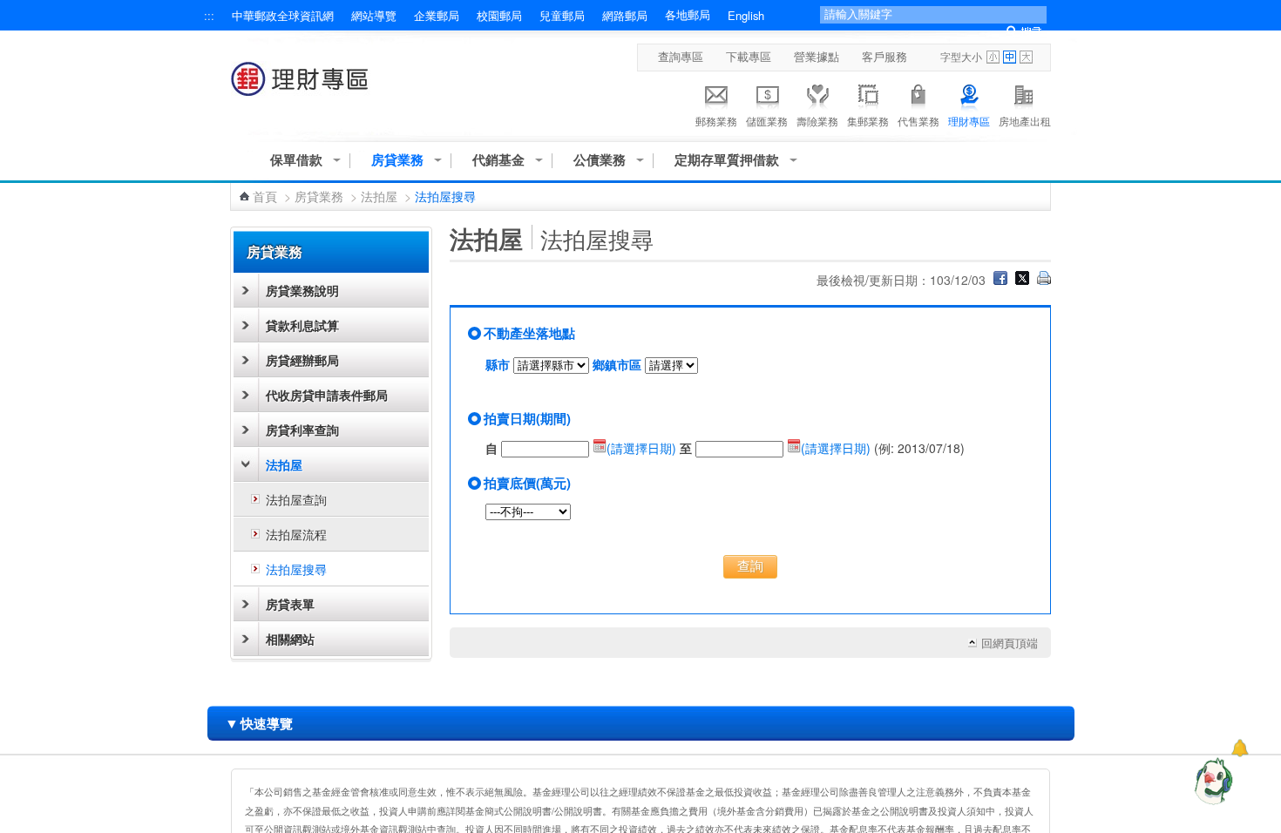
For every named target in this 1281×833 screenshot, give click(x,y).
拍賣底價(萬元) (527, 483)
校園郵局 (499, 15)
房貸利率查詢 (302, 429)
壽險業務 (817, 120)
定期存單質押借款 (726, 159)
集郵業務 (868, 120)
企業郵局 (436, 15)
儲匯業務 (767, 120)
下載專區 (748, 56)
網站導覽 (373, 15)
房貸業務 (397, 159)
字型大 (1026, 57)
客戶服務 (884, 56)
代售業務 (918, 120)
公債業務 (599, 159)
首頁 (265, 196)
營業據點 (816, 56)
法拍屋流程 (296, 534)
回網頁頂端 (1009, 643)
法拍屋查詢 (296, 499)
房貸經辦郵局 (302, 360)
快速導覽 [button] (259, 723)
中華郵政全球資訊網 (283, 15)
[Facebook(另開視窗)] (1000, 279)
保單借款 (296, 159)
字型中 (1009, 57)
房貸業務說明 (302, 290)
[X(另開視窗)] (1022, 279)
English (746, 15)
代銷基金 (498, 159)
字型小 (993, 57)
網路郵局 (624, 15)
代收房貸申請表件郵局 (327, 394)
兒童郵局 (562, 15)
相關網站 (290, 638)
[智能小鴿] (1211, 781)
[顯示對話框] (1239, 748)
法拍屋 (379, 196)
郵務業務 (716, 120)
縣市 (497, 364)
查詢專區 (680, 56)
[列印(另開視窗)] (1044, 279)
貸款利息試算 (302, 325)
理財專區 (969, 120)
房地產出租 (1025, 120)
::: (209, 15)
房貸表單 (290, 604)
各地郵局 (687, 15)
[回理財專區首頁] (303, 87)
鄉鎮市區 (617, 364)
